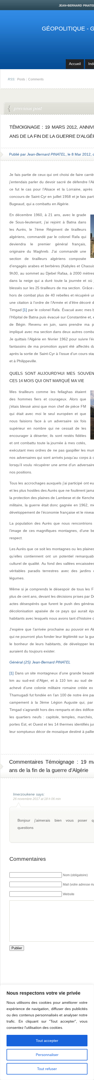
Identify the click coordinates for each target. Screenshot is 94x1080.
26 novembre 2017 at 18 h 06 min (37, 799)
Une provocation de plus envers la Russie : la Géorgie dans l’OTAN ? (25, 108)
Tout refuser (47, 1069)
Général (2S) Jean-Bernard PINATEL (39, 662)
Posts (21, 79)
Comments (36, 79)
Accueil (75, 64)
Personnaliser (47, 1055)
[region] (47, 1032)
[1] (25, 310)
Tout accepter (47, 1041)
